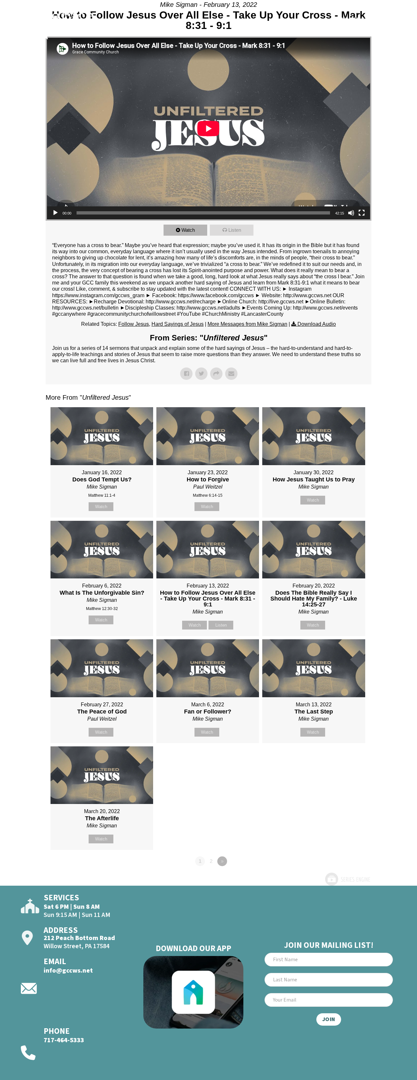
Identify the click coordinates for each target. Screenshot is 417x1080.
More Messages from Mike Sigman (247, 324)
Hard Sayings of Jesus (177, 324)
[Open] (386, 22)
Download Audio (316, 324)
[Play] (55, 213)
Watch (188, 230)
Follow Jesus (133, 324)
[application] (208, 128)
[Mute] (351, 213)
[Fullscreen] (361, 213)
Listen (234, 230)
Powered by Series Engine (347, 879)
